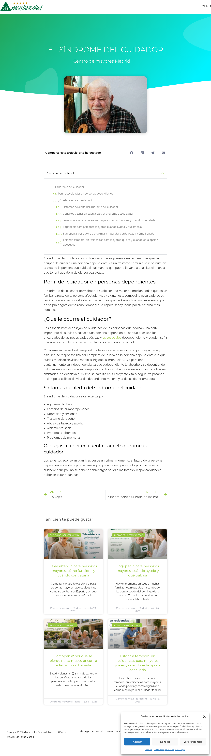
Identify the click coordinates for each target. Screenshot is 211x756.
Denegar (165, 741)
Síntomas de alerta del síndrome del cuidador (90, 207)
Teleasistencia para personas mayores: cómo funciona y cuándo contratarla (109, 220)
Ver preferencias (193, 741)
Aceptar (137, 741)
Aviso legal (180, 749)
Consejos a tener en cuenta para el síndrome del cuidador (98, 213)
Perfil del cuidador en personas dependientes (85, 193)
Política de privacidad (164, 749)
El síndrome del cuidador (69, 187)
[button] (204, 716)
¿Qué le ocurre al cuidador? (75, 200)
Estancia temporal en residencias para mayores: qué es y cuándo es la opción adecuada (110, 242)
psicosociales (112, 337)
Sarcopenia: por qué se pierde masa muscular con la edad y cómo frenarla (108, 233)
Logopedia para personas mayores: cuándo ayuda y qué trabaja (102, 226)
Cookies (148, 749)
